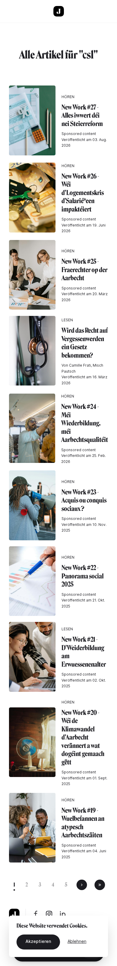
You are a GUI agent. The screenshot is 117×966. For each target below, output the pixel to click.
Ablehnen (77, 941)
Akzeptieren (38, 941)
